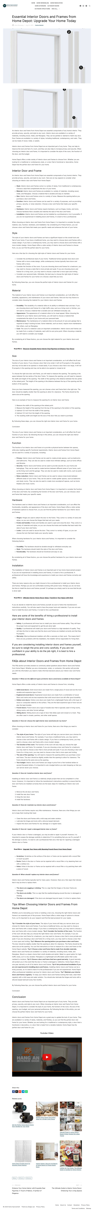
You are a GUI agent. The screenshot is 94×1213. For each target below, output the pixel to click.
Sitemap (88, 1208)
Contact (69, 1205)
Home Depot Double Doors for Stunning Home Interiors (21, 1164)
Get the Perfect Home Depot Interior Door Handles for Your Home (23, 1125)
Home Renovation (56, 3)
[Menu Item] (80, 6)
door (15, 1178)
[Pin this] (20, 1091)
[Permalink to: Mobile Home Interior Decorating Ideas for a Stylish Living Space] (47, 1109)
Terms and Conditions (78, 1208)
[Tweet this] (16, 1091)
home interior (39, 25)
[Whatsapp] (26, 1091)
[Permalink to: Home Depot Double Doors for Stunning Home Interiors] (23, 1151)
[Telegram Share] (23, 1091)
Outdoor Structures (42, 9)
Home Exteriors (40, 6)
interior (29, 1178)
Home (33, 3)
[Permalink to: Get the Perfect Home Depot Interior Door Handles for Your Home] (23, 1113)
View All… (54, 9)
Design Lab (31, 1207)
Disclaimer (77, 1205)
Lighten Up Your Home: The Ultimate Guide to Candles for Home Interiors (71, 1168)
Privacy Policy (85, 1205)
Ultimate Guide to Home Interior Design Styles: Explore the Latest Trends (70, 1134)
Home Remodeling (43, 3)
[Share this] (13, 1091)
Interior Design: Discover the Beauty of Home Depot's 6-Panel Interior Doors (47, 1165)
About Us (63, 1205)
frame (22, 1178)
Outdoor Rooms (53, 6)
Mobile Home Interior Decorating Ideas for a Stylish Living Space (45, 1118)
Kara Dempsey (19, 25)
